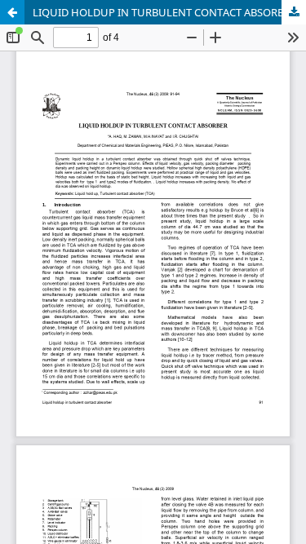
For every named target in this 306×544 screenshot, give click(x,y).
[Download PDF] (294, 12)
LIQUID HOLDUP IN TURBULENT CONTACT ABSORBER (164, 12)
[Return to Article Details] (12, 12)
